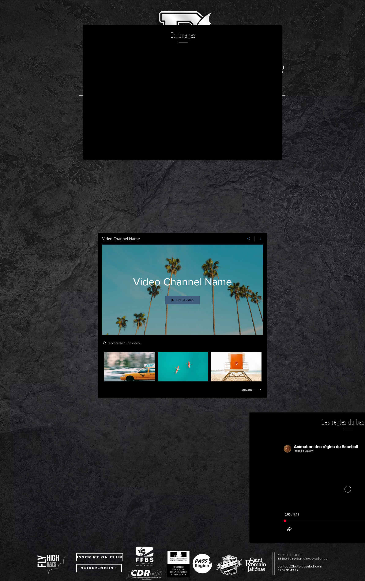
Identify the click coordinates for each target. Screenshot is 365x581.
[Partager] (249, 238)
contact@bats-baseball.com (300, 566)
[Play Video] (130, 367)
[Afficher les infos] (259, 238)
